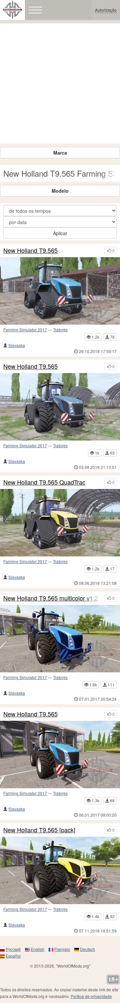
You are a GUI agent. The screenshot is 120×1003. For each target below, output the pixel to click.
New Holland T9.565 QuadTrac (44, 482)
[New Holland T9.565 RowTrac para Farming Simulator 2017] (60, 407)
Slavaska (16, 345)
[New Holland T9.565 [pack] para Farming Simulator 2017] (60, 870)
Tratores (60, 329)
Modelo (60, 190)
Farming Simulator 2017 (25, 329)
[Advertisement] (60, 83)
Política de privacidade (91, 996)
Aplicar (60, 233)
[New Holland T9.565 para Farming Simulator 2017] (60, 754)
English (37, 949)
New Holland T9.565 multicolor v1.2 (50, 598)
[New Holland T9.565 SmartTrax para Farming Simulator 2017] (60, 291)
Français (62, 949)
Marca (60, 152)
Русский (13, 949)
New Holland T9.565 (30, 250)
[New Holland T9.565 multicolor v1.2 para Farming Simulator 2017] (60, 638)
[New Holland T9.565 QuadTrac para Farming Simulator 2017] (60, 522)
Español (13, 956)
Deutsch (87, 949)
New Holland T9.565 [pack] (39, 830)
